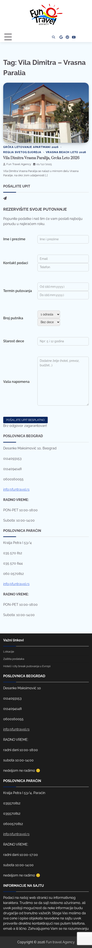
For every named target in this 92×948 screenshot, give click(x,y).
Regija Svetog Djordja (22, 152)
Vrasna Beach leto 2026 (66, 152)
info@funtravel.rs (16, 489)
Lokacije (8, 651)
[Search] (53, 37)
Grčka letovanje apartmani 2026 (31, 147)
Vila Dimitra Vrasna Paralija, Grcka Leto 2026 (41, 158)
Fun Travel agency (18, 164)
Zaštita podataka (13, 658)
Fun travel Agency (60, 942)
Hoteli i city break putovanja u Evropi (26, 666)
